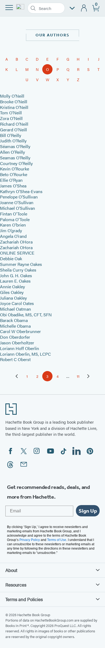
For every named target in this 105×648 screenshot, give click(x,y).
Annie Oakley (12, 286)
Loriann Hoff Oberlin (19, 348)
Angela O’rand (13, 236)
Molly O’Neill (12, 96)
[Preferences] (72, 8)
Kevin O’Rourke (14, 169)
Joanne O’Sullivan (16, 202)
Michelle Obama (15, 326)
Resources (15, 584)
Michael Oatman (15, 309)
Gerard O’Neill (13, 129)
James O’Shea (13, 186)
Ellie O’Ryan (11, 180)
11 (80, 377)
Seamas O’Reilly (15, 158)
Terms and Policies (24, 599)
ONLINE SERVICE (17, 253)
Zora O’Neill (11, 118)
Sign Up (88, 511)
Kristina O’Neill (14, 107)
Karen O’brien (13, 225)
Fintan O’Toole (13, 214)
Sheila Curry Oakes (18, 270)
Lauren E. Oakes (15, 281)
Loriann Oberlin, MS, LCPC (25, 354)
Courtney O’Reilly (16, 163)
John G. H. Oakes (16, 275)
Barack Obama (14, 320)
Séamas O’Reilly (15, 146)
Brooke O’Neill (13, 101)
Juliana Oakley (13, 298)
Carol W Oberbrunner (20, 331)
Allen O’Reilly (12, 152)
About (11, 570)
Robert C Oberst (15, 359)
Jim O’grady (11, 230)
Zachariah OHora (16, 242)
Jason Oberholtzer (17, 343)
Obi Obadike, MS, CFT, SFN (26, 314)
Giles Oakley (12, 292)
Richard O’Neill (14, 124)
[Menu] (9, 7)
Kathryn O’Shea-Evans (21, 191)
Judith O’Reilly (13, 141)
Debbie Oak (11, 258)
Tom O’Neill (11, 112)
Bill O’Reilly (10, 135)
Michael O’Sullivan (17, 208)
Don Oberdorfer (15, 337)
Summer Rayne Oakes (21, 264)
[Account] (84, 8)
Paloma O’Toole (15, 219)
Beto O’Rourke (13, 174)
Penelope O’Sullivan (19, 197)
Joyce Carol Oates (17, 303)
